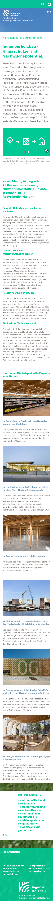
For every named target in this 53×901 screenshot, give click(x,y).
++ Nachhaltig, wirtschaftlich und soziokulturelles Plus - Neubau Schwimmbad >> (25, 489)
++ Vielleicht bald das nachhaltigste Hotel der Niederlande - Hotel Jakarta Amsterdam (26, 623)
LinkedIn (36, 871)
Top (5, 835)
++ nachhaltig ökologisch (21, 181)
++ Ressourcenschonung (20, 185)
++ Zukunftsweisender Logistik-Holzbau (24, 556)
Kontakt (10, 874)
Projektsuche (13, 865)
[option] (26, 148)
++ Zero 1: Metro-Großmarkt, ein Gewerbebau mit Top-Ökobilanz (25, 422)
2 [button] (28, 152)
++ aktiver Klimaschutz (23, 187)
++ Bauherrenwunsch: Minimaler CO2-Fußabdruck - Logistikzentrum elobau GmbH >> (26, 692)
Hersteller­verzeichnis (10, 870)
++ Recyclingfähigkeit (16, 194)
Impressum (38, 865)
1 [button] (25, 152)
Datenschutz (38, 868)
